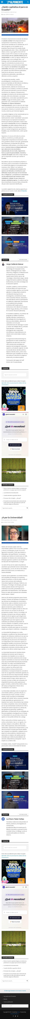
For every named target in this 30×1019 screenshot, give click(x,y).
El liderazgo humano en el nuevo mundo (15, 990)
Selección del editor (16, 223)
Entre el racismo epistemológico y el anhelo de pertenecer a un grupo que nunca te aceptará (15, 205)
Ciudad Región (9, 221)
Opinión (15, 201)
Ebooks (5, 999)
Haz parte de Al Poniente (10, 996)
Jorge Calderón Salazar (8, 14)
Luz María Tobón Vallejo (8, 522)
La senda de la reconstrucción (15, 226)
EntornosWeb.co (14, 1013)
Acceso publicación (8, 1002)
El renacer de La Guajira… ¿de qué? (12, 498)
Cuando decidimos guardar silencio (15, 244)
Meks (18, 1012)
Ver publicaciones (23, 259)
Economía (16, 221)
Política (8, 223)
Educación (16, 241)
